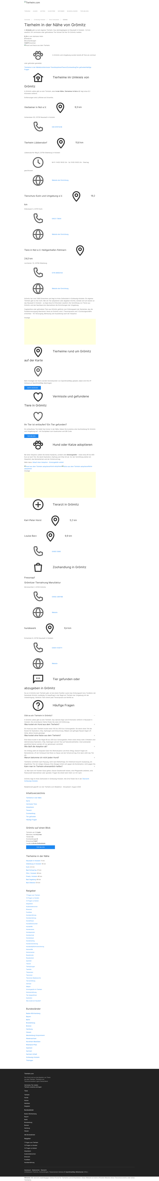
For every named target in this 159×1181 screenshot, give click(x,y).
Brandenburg (30, 1023)
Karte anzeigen (32, 388)
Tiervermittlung (30, 981)
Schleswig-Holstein (39, 19)
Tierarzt (64, 67)
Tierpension (29, 972)
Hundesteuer (30, 938)
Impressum (27, 1170)
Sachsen (29, 1051)
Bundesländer (72, 11)
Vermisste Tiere (48, 67)
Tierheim (27, 11)
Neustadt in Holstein (33, 861)
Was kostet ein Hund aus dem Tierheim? (41, 724)
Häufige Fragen (31, 820)
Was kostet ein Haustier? (33, 1001)
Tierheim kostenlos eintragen (33, 1087)
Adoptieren (58, 67)
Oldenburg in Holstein (33, 864)
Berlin (28, 1020)
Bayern (28, 1016)
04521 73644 (56, 219)
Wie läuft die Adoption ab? (35, 746)
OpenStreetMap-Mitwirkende (74, 1172)
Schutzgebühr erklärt (56, 462)
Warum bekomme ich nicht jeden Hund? (41, 757)
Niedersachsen (31, 1038)
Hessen (28, 1032)
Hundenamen (30, 929)
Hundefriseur (30, 921)
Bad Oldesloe (30, 883)
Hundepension (30, 932)
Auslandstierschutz (32, 906)
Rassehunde (29, 955)
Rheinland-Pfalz (31, 1045)
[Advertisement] (60, 332)
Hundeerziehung (31, 918)
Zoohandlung (71, 67)
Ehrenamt (29, 909)
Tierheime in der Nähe (32, 67)
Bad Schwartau (31, 870)
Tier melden (84, 11)
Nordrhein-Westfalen (33, 1041)
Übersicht (44, 1170)
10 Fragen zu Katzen (32, 901)
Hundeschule (30, 935)
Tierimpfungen (30, 966)
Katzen (42, 11)
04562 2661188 (57, 597)
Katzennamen (30, 952)
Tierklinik (28, 969)
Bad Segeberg (31, 879)
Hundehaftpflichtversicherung (35, 946)
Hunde (35, 11)
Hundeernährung (31, 915)
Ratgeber (61, 11)
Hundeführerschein (32, 923)
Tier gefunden (81, 67)
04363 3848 (56, 551)
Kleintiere (51, 11)
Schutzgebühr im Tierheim (34, 989)
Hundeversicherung (32, 943)
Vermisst (28, 983)
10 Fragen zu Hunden (32, 898)
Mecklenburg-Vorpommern (35, 1035)
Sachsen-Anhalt (31, 1054)
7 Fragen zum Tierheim (33, 895)
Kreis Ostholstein (54, 19)
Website (54, 612)
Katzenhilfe (29, 949)
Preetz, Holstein (31, 876)
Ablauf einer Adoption (40, 462)
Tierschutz (29, 975)
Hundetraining (30, 941)
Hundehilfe (29, 926)
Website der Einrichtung (60, 180)
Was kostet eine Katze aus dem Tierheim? (42, 735)
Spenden (29, 961)
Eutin (28, 867)
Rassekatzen (30, 958)
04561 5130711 (57, 648)
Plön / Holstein (31, 873)
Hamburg (29, 1029)
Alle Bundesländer (29, 1134)
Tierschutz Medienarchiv (33, 978)
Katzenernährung (31, 992)
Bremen (28, 1026)
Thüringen (29, 1060)
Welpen (28, 986)
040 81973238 (57, 127)
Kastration (29, 998)
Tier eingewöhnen (31, 995)
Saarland (29, 1048)
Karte (41, 67)
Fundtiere (29, 912)
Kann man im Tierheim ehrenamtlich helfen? (43, 766)
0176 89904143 (57, 273)
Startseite (27, 19)
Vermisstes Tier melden (31, 1085)
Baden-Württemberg (33, 1013)
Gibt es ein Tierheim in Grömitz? (38, 715)
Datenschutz (36, 1170)
